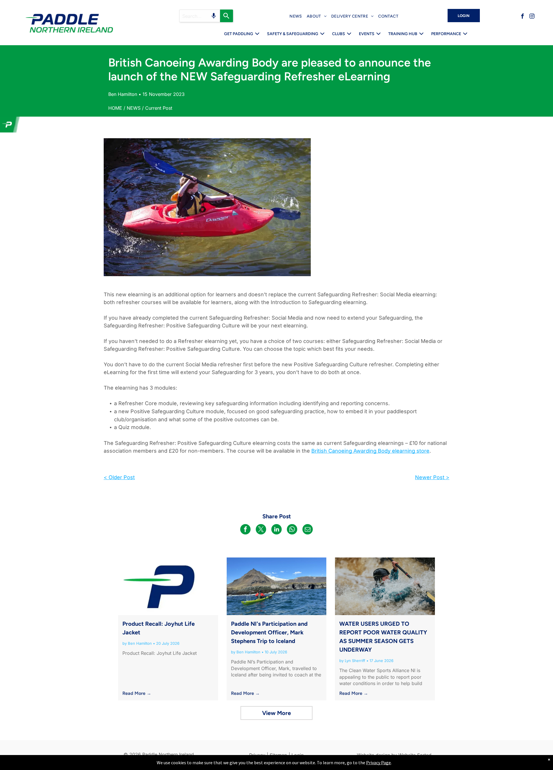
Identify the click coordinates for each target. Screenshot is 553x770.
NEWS (134, 108)
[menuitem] (295, 16)
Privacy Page (378, 762)
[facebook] (522, 17)
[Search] (226, 16)
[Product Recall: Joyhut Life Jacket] (168, 586)
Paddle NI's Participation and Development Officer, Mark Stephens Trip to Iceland (269, 632)
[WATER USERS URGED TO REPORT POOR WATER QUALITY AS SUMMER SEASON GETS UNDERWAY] (385, 586)
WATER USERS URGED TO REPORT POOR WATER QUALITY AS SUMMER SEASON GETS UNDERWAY (383, 636)
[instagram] (532, 17)
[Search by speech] (214, 16)
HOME (115, 108)
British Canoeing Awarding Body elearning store (370, 451)
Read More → (136, 693)
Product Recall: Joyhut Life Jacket (158, 628)
